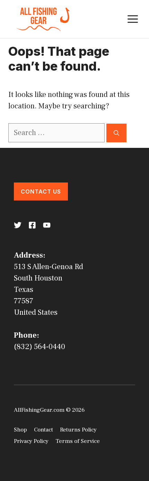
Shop (20, 430)
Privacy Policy (31, 441)
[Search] (116, 133)
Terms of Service (77, 441)
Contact (43, 430)
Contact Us (41, 191)
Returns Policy (78, 430)
